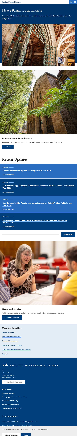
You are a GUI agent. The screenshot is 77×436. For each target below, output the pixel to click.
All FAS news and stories (12, 317)
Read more (8, 147)
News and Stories (8, 332)
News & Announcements (10, 404)
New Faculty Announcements (12, 345)
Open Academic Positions (11, 408)
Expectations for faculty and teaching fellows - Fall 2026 (27, 171)
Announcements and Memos (11, 336)
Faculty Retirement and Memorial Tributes (16, 349)
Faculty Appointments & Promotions (14, 397)
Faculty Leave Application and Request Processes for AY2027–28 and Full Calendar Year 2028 (38, 187)
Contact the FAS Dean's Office (14, 382)
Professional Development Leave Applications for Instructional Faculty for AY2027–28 (35, 221)
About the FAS (7, 389)
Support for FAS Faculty (10, 401)
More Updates (68, 234)
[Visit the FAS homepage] (30, 366)
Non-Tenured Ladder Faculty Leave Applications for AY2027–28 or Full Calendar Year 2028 (37, 204)
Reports (4, 354)
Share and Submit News (10, 341)
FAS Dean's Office (8, 393)
